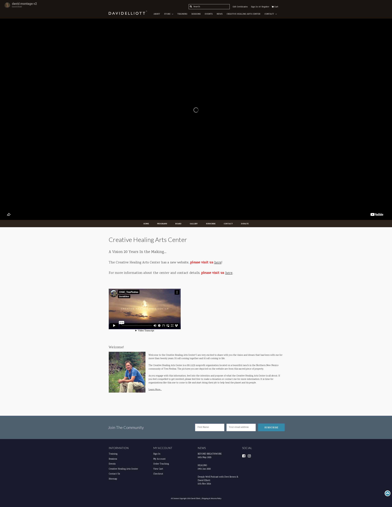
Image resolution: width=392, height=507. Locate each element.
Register (265, 6)
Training (182, 14)
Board (178, 224)
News (219, 14)
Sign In (156, 454)
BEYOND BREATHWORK (210, 454)
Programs (162, 224)
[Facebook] (243, 455)
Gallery (194, 224)
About (157, 14)
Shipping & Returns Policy (211, 498)
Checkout (158, 474)
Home (146, 224)
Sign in (254, 6)
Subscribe (210, 224)
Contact (269, 14)
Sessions (196, 14)
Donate (245, 224)
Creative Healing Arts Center (243, 14)
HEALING (202, 465)
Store (167, 14)
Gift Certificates (240, 6)
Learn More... (155, 389)
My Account (162, 448)
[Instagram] (249, 455)
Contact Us (114, 474)
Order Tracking (161, 464)
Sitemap (113, 479)
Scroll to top (387, 493)
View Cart (158, 469)
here (217, 262)
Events (209, 14)
